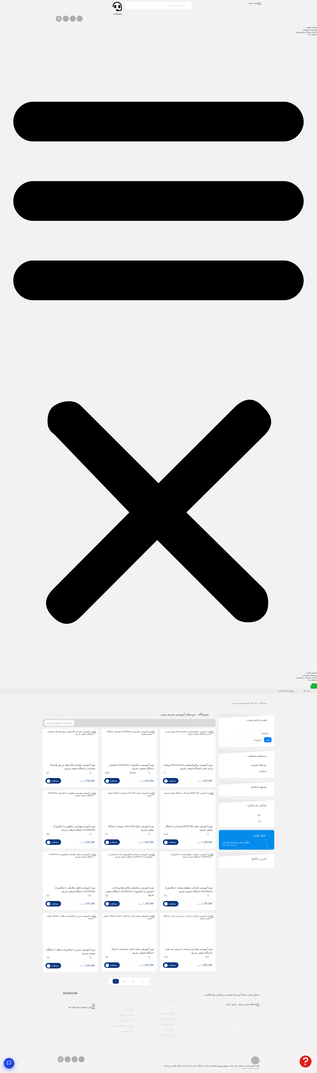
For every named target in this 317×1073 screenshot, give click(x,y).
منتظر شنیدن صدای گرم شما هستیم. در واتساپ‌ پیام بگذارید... (231, 994)
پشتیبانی (117, 13)
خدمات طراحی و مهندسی (306, 32)
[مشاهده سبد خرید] (314, 686)
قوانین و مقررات (126, 1015)
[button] (158, 354)
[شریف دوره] (228, 3)
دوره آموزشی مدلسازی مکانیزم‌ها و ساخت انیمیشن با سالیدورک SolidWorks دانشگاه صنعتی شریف (129, 891)
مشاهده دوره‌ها (167, 1024)
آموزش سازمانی (167, 1035)
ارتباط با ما (312, 34)
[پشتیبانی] (117, 6)
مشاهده (172, 780)
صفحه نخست (311, 27)
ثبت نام (307, 691)
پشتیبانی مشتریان (167, 1018)
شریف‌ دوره (223, 1066)
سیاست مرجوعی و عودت (122, 1025)
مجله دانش (128, 1009)
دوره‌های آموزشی (309, 29)
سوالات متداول (168, 1013)
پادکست (262, 771)
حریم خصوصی (127, 1031)
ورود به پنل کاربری (285, 691)
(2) (265, 821)
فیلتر (268, 740)
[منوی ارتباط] (9, 1063)
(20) (264, 815)
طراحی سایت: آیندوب (250, 1068)
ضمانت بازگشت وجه (124, 1020)
